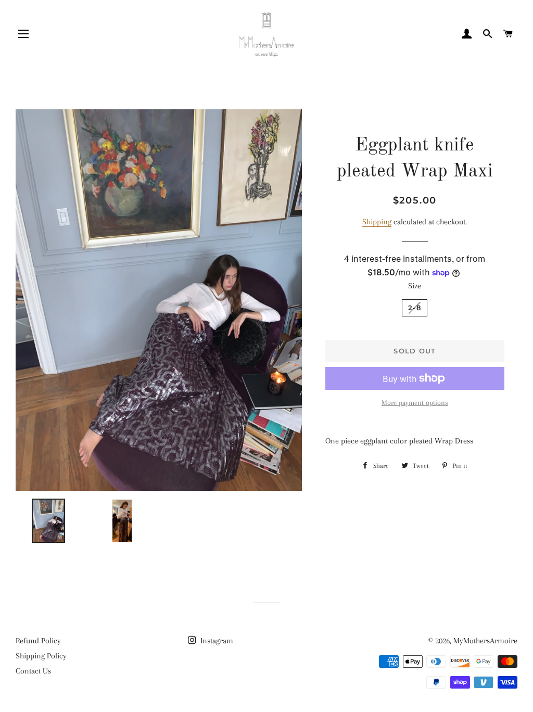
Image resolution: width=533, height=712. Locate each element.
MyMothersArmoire (485, 640)
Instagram (215, 640)
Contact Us (33, 671)
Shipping (376, 221)
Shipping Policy (41, 655)
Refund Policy (38, 640)
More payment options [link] (415, 402)
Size (414, 285)
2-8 (414, 307)
